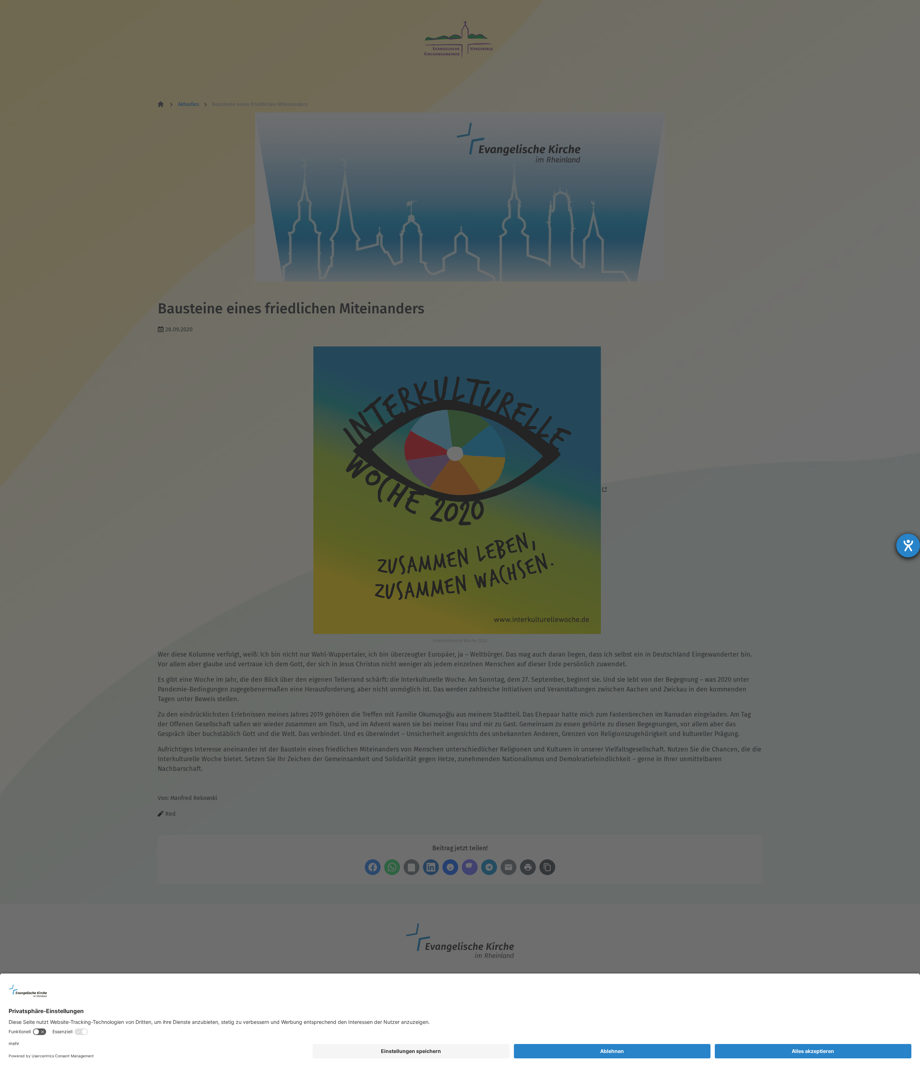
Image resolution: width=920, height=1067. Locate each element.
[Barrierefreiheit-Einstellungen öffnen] (908, 545)
